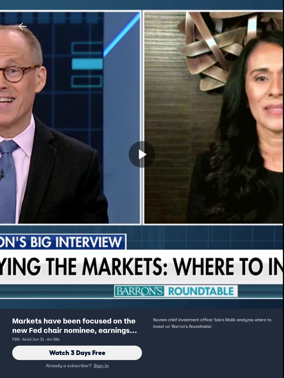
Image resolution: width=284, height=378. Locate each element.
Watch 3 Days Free (77, 352)
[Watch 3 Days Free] (142, 154)
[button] (22, 26)
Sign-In (101, 365)
